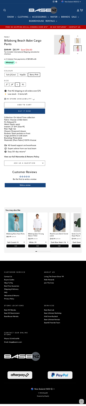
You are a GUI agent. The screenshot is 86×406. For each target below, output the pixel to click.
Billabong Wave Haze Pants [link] (15, 234)
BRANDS (65, 17)
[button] (75, 222)
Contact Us (8, 277)
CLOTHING (23, 17)
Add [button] (15, 246)
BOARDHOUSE (36, 21)
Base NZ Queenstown (12, 313)
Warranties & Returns (11, 296)
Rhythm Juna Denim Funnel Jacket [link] (59, 235)
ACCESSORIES (39, 17)
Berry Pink (34, 75)
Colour (8, 71)
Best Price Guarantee (11, 286)
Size (6, 81)
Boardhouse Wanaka (11, 316)
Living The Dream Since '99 (54, 277)
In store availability (19, 99)
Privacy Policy (9, 299)
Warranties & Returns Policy (27, 157)
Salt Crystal (11, 75)
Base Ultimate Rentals (52, 320)
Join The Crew (49, 283)
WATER (54, 17)
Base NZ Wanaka (10, 310)
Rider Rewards (49, 280)
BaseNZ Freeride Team (52, 323)
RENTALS (50, 21)
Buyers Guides (9, 280)
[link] (15, 222)
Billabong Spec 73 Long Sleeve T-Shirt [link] (36, 235)
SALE (74, 17)
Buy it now (24, 111)
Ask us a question (24, 163)
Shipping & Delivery (11, 289)
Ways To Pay (8, 283)
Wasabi (23, 75)
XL (23, 84)
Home (6, 37)
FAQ (5, 292)
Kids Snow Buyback (51, 316)
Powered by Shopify (43, 396)
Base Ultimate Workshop (53, 313)
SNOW (11, 17)
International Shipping (22, 52)
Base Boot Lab (49, 310)
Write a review (25, 185)
